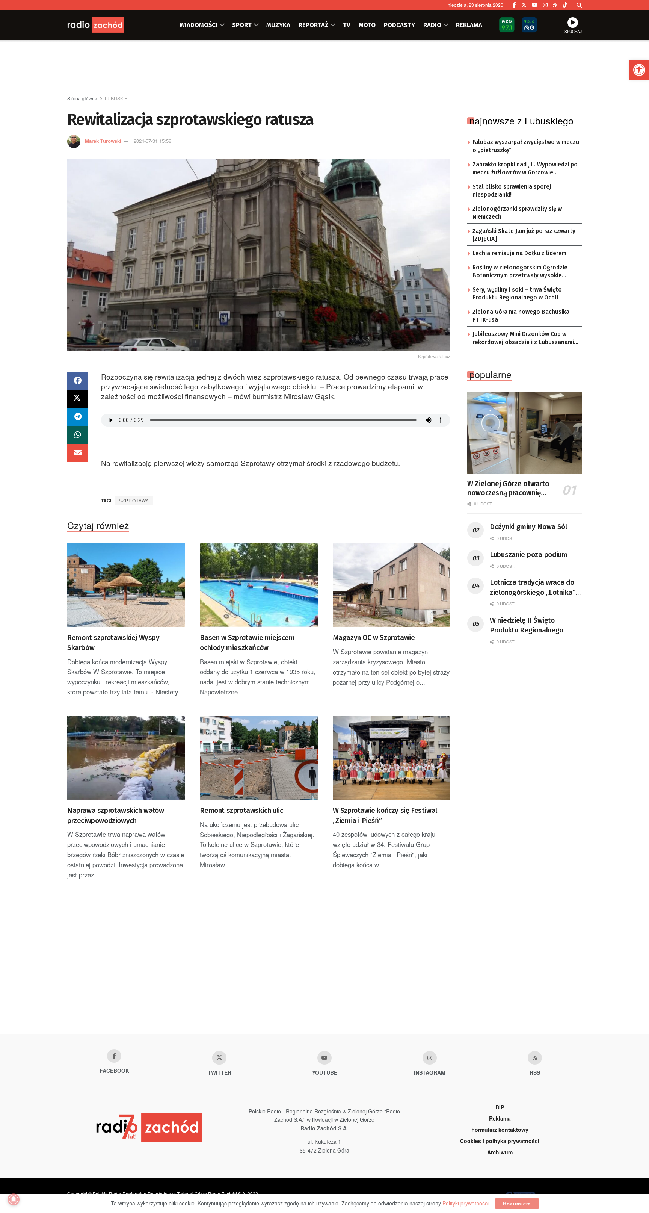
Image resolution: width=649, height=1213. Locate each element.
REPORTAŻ (313, 25)
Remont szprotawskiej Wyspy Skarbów (113, 642)
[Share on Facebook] (77, 381)
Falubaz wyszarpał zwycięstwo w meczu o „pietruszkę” (525, 146)
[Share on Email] (77, 453)
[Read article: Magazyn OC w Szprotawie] (391, 585)
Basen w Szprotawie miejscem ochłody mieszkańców (247, 642)
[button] (639, 70)
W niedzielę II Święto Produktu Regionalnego (526, 625)
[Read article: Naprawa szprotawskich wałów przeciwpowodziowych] (126, 758)
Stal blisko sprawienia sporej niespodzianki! (511, 190)
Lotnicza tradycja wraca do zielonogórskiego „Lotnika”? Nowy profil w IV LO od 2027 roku (534, 587)
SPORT (242, 25)
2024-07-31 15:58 (152, 140)
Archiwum (500, 1152)
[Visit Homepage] (104, 25)
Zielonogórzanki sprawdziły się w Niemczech (517, 213)
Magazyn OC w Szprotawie (374, 637)
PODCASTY (399, 25)
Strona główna (82, 98)
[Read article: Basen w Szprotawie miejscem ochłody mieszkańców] (258, 585)
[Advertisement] (324, 68)
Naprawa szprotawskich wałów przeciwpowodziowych (115, 815)
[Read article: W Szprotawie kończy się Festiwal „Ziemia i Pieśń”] (391, 758)
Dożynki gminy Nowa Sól (528, 526)
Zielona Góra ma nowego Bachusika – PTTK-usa (523, 316)
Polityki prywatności (465, 1203)
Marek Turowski (103, 140)
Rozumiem (517, 1203)
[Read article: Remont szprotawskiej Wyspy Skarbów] (126, 585)
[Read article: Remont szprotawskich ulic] (258, 758)
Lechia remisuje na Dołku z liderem (519, 253)
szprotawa (134, 500)
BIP (499, 1107)
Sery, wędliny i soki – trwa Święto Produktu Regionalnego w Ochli (517, 293)
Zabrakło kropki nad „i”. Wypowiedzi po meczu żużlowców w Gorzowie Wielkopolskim (525, 169)
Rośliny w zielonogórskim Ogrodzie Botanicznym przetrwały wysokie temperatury (519, 272)
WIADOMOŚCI (198, 25)
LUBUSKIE (116, 98)
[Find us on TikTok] (565, 5)
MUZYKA (278, 25)
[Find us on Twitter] (524, 5)
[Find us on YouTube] (535, 5)
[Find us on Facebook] (514, 5)
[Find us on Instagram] (545, 5)
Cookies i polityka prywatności (499, 1141)
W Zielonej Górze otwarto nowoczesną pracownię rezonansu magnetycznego (508, 488)
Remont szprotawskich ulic (241, 810)
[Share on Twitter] (77, 399)
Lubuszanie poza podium (528, 554)
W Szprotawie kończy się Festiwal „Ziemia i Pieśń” (385, 815)
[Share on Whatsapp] (77, 435)
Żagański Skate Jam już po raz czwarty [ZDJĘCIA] (523, 235)
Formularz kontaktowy (499, 1129)
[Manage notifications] (14, 1199)
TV (346, 25)
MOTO (367, 25)
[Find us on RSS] (555, 5)
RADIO (432, 25)
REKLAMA (469, 25)
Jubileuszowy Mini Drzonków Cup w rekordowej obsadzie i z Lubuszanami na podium (523, 338)
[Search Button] (579, 5)
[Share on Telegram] (77, 417)
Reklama (500, 1118)
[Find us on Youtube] (324, 1058)
